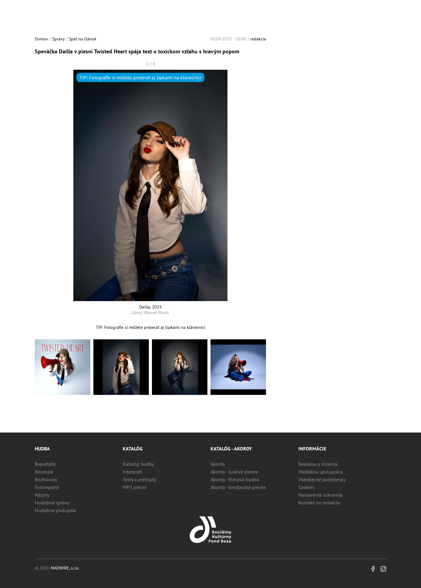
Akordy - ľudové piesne (234, 472)
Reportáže (45, 464)
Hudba (42, 448)
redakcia (258, 39)
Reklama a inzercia (317, 464)
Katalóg (133, 448)
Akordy (218, 464)
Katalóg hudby (138, 464)
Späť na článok (82, 39)
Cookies (306, 487)
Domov (41, 39)
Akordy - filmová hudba (235, 479)
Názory (42, 495)
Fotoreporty (47, 487)
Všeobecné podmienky (322, 479)
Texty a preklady (139, 479)
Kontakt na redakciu (319, 502)
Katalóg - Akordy (231, 448)
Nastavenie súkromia (320, 495)
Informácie (312, 448)
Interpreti (132, 472)
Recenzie (44, 472)
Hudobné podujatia (55, 510)
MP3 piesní (134, 487)
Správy (58, 39)
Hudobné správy (52, 502)
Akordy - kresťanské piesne (238, 487)
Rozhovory (46, 479)
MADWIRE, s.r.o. (65, 568)
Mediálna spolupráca (320, 472)
